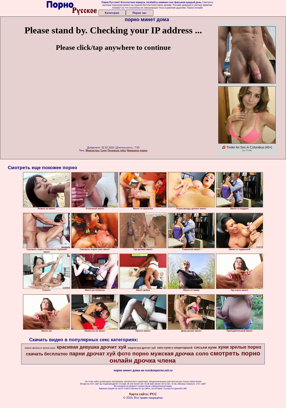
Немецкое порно (137, 150)
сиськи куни (205, 347)
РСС (153, 394)
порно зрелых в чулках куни (40, 348)
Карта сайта (138, 394)
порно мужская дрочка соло (170, 354)
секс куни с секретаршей (174, 347)
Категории (112, 12)
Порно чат (139, 12)
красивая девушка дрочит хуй (91, 347)
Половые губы (117, 150)
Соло (103, 150)
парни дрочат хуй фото (100, 354)
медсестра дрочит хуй (142, 347)
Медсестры (93, 150)
